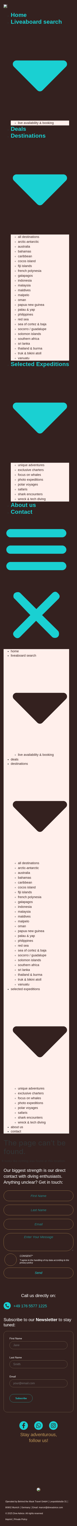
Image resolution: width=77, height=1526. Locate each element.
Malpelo (23, 295)
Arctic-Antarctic (28, 241)
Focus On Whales (29, 475)
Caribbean (25, 256)
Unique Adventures (31, 465)
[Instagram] (53, 1425)
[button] (36, 582)
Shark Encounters (30, 494)
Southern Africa (28, 339)
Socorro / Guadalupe (32, 329)
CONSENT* (44, 1259)
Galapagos (25, 275)
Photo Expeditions (30, 479)
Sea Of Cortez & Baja (32, 324)
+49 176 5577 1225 (30, 1306)
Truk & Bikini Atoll (29, 353)
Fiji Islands (25, 266)
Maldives (24, 290)
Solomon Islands (29, 334)
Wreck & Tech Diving (32, 499)
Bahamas (24, 251)
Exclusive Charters (31, 470)
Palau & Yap (26, 309)
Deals (18, 129)
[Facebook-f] (23, 1425)
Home (19, 15)
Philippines (25, 314)
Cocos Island (27, 261)
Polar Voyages (28, 484)
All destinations (28, 237)
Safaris (22, 489)
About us (23, 505)
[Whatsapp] (38, 1425)
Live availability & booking (36, 123)
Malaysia (24, 285)
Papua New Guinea (31, 305)
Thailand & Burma (30, 348)
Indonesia (25, 280)
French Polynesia (29, 271)
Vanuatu (23, 358)
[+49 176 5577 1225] (7, 1305)
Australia (24, 246)
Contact (21, 512)
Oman (22, 300)
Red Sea (23, 319)
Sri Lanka (24, 343)
